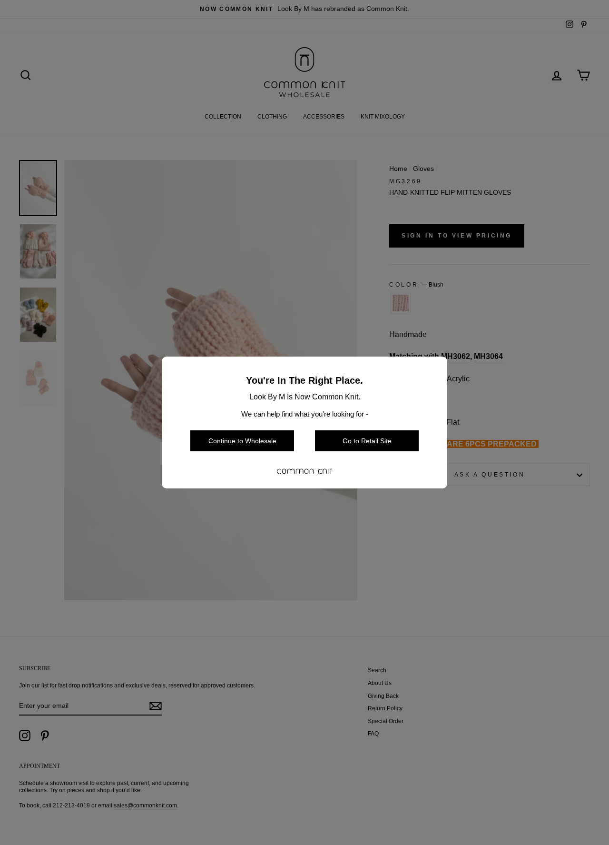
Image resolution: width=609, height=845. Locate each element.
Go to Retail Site (367, 441)
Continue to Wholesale (242, 441)
